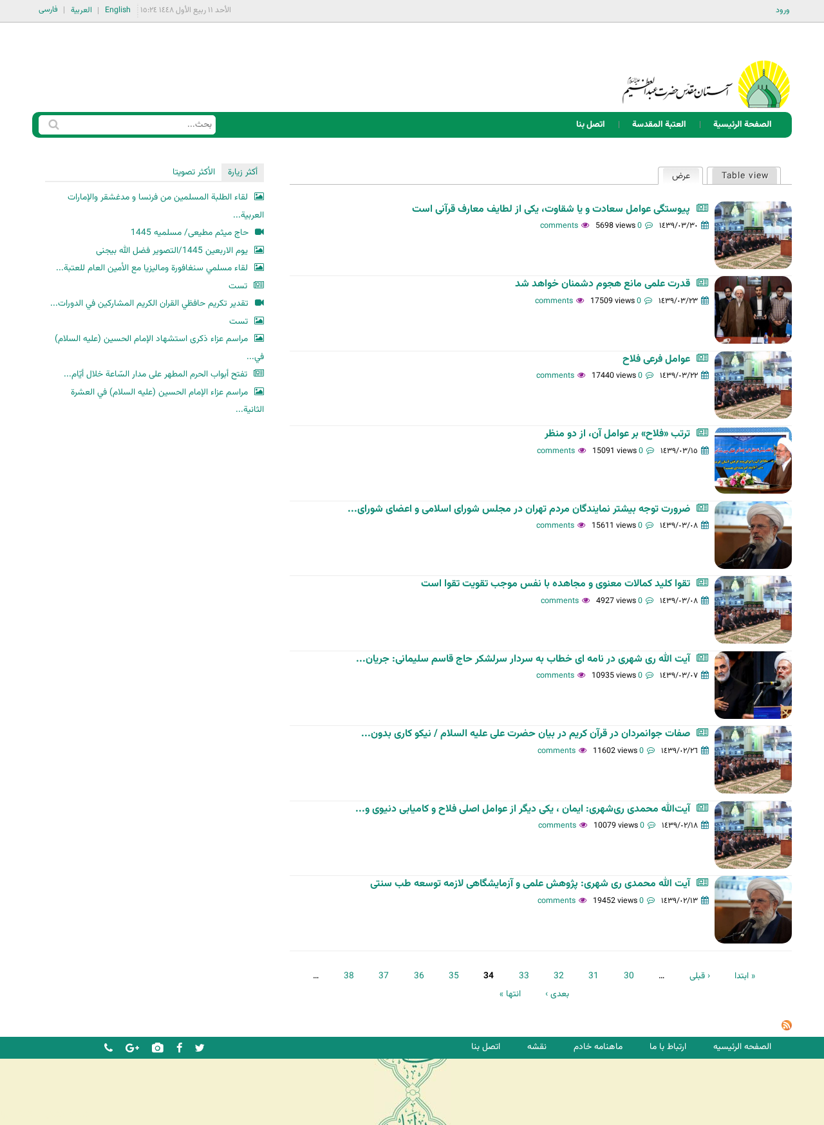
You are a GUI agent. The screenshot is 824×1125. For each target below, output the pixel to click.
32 (559, 976)
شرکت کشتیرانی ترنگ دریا (44, 1114)
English (118, 10)
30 (629, 976)
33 (524, 976)
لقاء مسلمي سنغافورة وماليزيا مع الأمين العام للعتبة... (152, 268)
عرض (676, 176)
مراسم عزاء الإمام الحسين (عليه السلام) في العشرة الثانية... (167, 401)
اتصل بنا (590, 124)
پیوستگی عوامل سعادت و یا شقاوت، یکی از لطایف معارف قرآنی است (551, 209)
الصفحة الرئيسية (742, 124)
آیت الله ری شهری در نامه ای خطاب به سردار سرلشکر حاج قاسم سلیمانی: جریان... (523, 659)
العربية (81, 10)
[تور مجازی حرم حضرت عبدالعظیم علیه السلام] (51, 105)
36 (419, 976)
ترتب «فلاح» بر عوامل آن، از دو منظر (617, 434)
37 (384, 976)
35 (454, 976)
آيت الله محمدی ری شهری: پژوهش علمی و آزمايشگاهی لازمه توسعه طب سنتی (530, 884)
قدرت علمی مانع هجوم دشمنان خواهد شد (602, 284)
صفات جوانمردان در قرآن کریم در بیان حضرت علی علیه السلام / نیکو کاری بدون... (525, 734)
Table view (745, 176)
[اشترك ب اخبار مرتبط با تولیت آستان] (787, 1028)
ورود (783, 10)
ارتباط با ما (668, 1047)
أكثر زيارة (243, 172)
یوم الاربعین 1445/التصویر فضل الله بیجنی (172, 250)
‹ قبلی (699, 976)
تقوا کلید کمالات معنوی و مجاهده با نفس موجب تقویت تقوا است (555, 584)
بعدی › (557, 994)
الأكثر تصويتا (194, 172)
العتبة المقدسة (659, 124)
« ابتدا (745, 976)
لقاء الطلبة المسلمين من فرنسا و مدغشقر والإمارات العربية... (166, 206)
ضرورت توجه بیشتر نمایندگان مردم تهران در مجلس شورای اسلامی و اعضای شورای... (519, 509)
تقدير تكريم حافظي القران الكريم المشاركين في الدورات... (149, 303)
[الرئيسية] (706, 67)
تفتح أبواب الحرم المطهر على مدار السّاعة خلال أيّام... (155, 374)
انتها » (510, 994)
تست (238, 286)
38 (349, 976)
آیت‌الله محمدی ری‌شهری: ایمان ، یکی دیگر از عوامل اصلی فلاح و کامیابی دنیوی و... (522, 809)
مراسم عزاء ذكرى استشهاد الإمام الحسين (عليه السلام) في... (159, 348)
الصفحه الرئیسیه (742, 1047)
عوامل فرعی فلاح (656, 359)
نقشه (537, 1047)
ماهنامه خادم (598, 1047)
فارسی (48, 9)
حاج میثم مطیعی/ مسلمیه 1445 (189, 232)
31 (593, 976)
